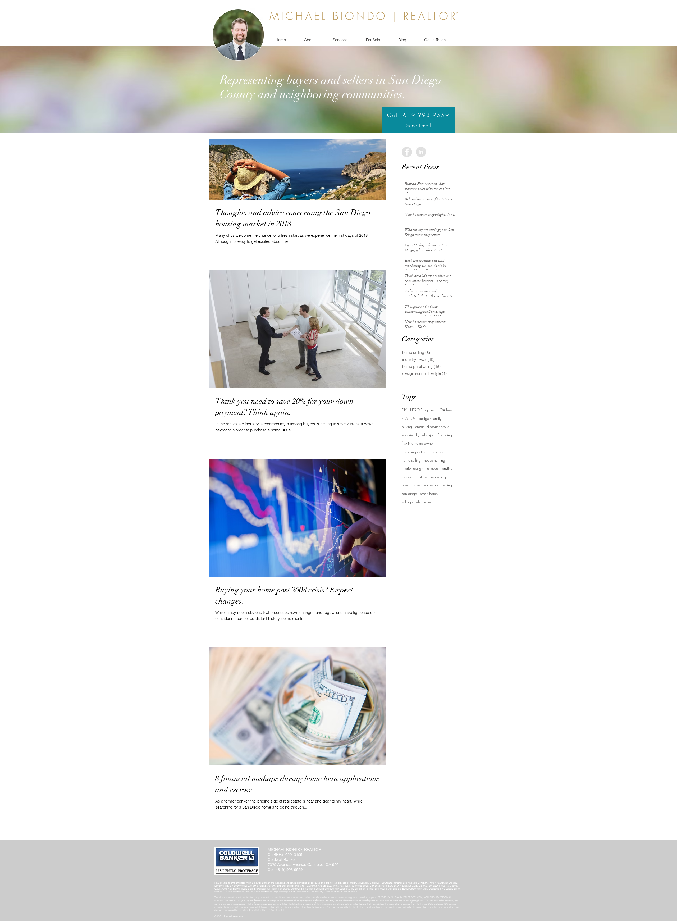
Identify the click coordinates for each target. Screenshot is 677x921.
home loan (438, 451)
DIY (404, 409)
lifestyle (407, 476)
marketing (438, 476)
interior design (412, 468)
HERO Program (422, 409)
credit (419, 426)
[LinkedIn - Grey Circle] (421, 152)
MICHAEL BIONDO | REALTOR (363, 16)
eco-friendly (410, 434)
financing (445, 434)
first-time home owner (418, 443)
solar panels (411, 501)
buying (407, 426)
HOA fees (444, 409)
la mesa (432, 468)
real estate (430, 484)
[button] (373, 40)
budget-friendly (430, 418)
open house (411, 484)
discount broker (438, 426)
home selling (411, 460)
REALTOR (409, 418)
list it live (421, 476)
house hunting (434, 460)
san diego (409, 493)
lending (447, 468)
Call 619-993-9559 (418, 114)
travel (427, 501)
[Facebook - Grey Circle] (407, 152)
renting (447, 484)
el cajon (428, 434)
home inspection (414, 451)
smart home (429, 493)
